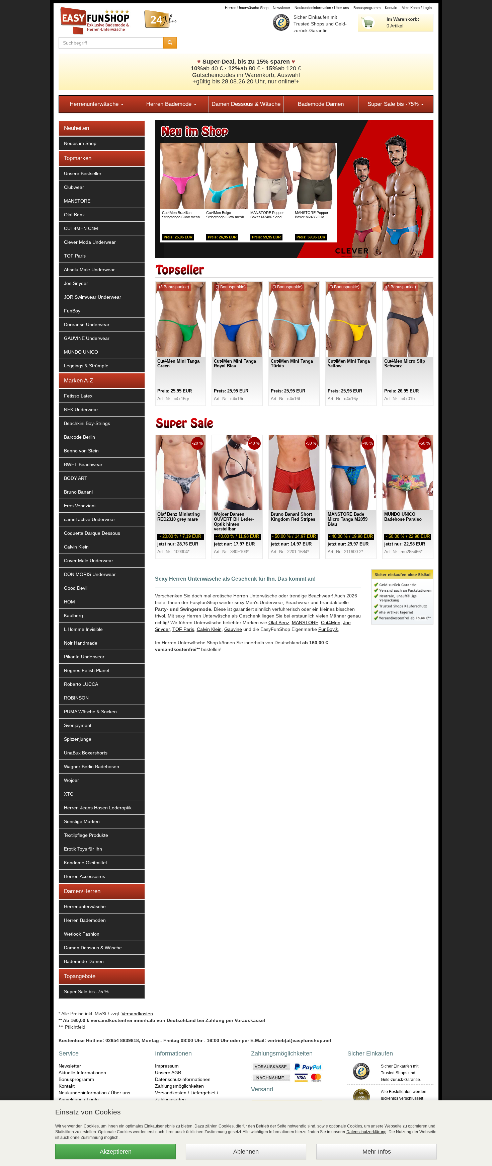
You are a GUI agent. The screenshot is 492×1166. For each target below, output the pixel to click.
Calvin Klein (76, 547)
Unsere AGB (168, 1072)
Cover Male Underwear (88, 560)
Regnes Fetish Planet (86, 670)
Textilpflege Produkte (86, 835)
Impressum (167, 1066)
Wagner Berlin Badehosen (91, 766)
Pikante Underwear (84, 656)
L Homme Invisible (83, 629)
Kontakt (391, 8)
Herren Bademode (169, 104)
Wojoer (71, 780)
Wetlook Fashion (81, 934)
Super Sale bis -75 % (86, 991)
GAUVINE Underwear (86, 338)
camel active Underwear (89, 519)
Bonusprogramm (367, 8)
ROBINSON (76, 698)
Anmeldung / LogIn (79, 1099)
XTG (69, 794)
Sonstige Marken (82, 821)
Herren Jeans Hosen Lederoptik (98, 807)
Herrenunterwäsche (95, 104)
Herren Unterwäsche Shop (246, 8)
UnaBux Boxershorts (85, 752)
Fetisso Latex (78, 395)
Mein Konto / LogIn (417, 8)
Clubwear (74, 187)
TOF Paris (75, 256)
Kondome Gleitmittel (85, 862)
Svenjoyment (77, 725)
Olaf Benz (74, 214)
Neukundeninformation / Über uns (322, 8)
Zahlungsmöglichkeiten (179, 1086)
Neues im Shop (80, 143)
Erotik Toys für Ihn (83, 849)
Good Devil (75, 588)
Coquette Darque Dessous (92, 533)
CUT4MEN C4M (81, 228)
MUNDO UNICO (81, 352)
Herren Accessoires (84, 876)
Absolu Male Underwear (89, 269)
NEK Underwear (81, 409)
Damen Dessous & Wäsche (246, 104)
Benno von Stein (81, 450)
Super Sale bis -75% (393, 104)
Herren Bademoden (85, 920)
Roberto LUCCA (81, 684)
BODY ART (75, 478)
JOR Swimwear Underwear (92, 297)
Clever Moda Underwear (90, 242)
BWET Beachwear (83, 464)
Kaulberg (73, 615)
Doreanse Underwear (86, 324)
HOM (69, 601)
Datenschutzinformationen (183, 1079)
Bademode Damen (321, 104)
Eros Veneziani (79, 505)
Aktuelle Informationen (82, 1072)
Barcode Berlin (79, 437)
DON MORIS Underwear (90, 574)
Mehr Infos (376, 1151)
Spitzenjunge (77, 739)
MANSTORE (77, 201)
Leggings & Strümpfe (86, 365)
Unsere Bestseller (82, 173)
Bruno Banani (78, 492)
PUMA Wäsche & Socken (90, 711)
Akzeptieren (116, 1151)
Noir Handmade (80, 643)
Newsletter (281, 8)
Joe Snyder (76, 283)
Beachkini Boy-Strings (87, 423)
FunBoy (72, 310)
